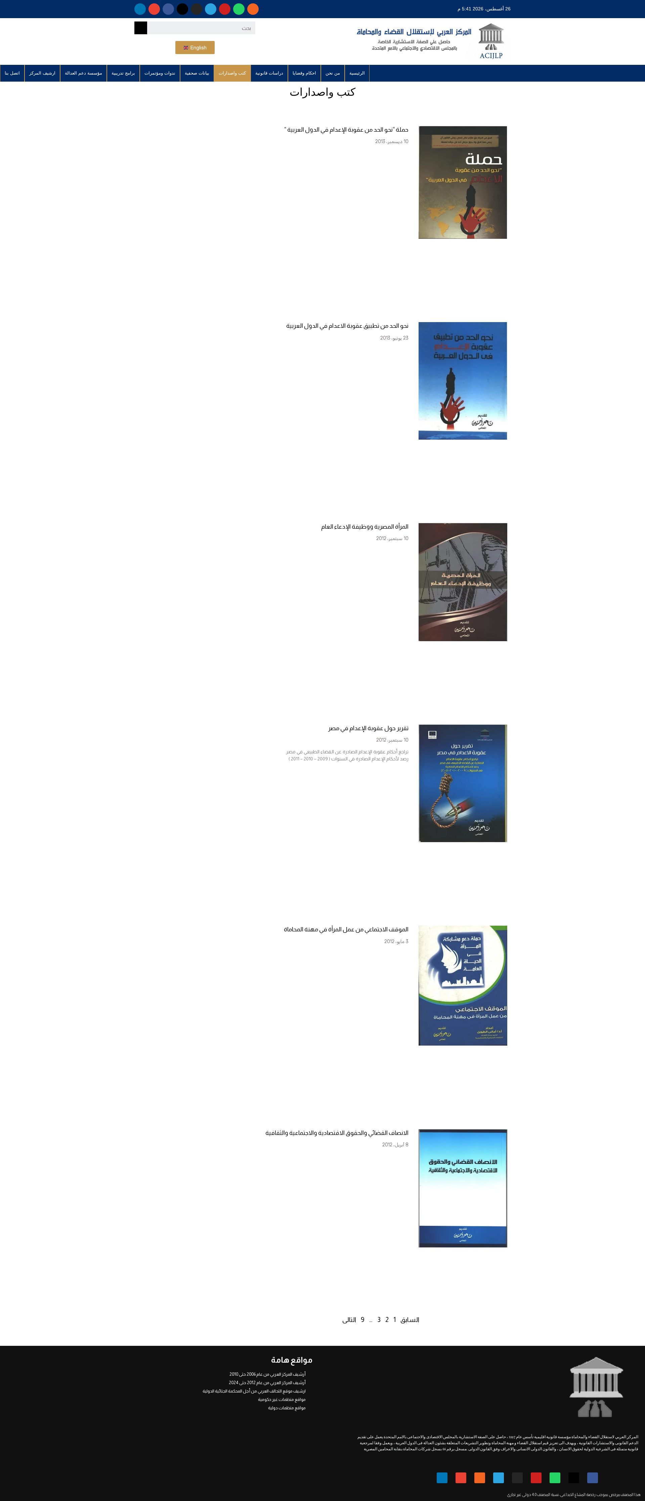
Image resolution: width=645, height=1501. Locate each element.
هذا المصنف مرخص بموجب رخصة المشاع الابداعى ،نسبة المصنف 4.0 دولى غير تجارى (574, 1494)
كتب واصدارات (232, 73)
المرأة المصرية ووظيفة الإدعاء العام (364, 526)
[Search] (140, 27)
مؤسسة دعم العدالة (83, 73)
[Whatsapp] (239, 9)
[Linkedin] (140, 9)
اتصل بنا (12, 73)
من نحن (333, 73)
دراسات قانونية (269, 73)
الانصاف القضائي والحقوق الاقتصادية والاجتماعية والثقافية (336, 1133)
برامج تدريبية (123, 73)
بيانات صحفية (197, 73)
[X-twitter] (182, 9)
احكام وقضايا (304, 73)
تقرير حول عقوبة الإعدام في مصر (368, 728)
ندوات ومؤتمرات (159, 73)
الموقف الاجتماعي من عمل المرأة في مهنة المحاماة (346, 929)
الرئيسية (357, 73)
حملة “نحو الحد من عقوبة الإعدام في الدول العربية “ (346, 129)
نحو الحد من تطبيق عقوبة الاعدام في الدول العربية (347, 325)
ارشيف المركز (42, 73)
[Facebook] (168, 9)
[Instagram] (196, 9)
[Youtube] (224, 9)
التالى (349, 1319)
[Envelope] (154, 9)
